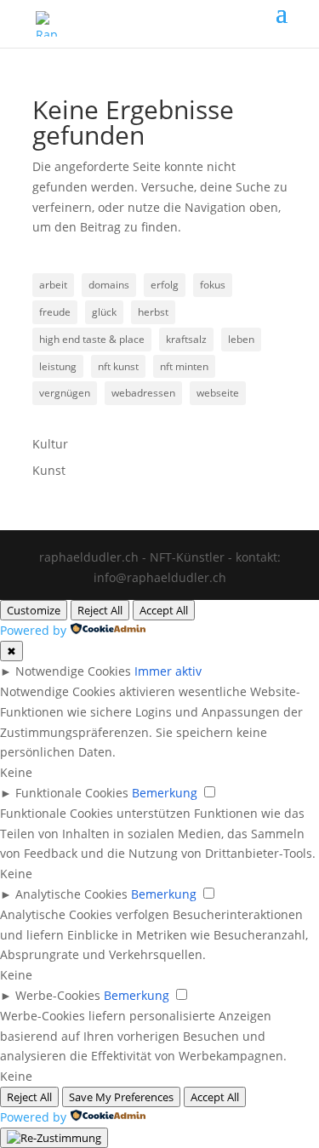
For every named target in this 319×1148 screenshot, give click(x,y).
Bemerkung (164, 793)
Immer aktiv (168, 671)
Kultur (50, 444)
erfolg (165, 284)
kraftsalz (186, 339)
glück (104, 312)
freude (55, 312)
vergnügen (64, 393)
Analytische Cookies (71, 894)
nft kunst (118, 366)
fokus (212, 284)
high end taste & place (92, 339)
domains (108, 284)
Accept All (164, 610)
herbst (153, 312)
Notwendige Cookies (73, 671)
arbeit (53, 284)
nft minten (184, 366)
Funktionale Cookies (71, 793)
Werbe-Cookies (57, 995)
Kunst (49, 470)
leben (241, 339)
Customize (33, 610)
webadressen (143, 393)
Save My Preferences (121, 1097)
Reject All (99, 610)
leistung (58, 366)
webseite (218, 393)
